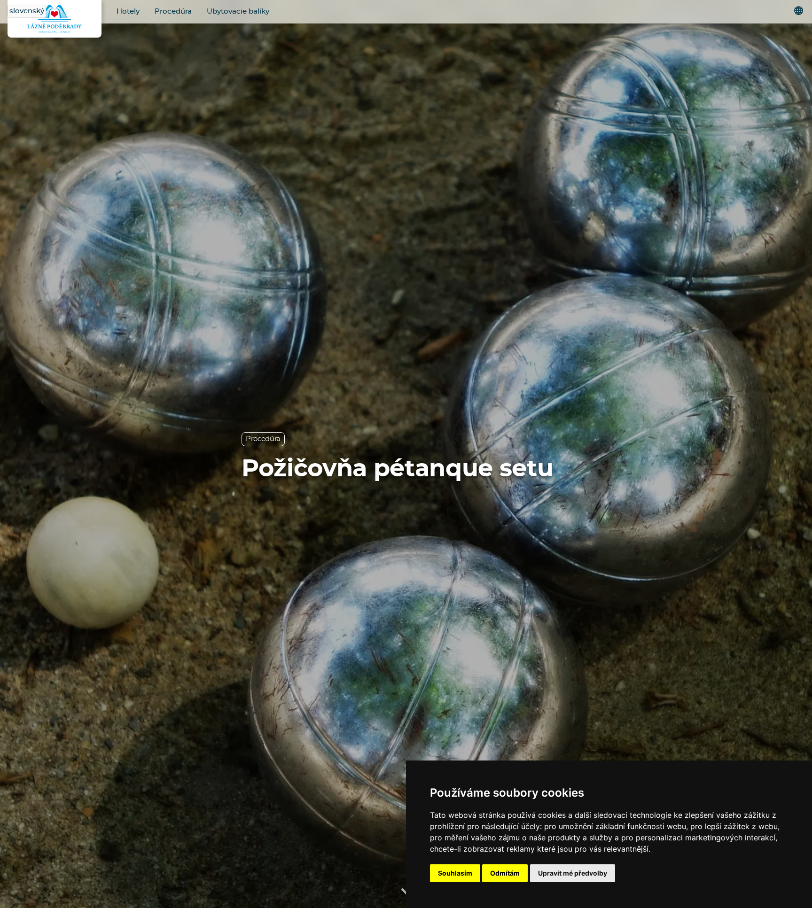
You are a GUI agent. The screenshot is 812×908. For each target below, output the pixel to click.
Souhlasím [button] (455, 873)
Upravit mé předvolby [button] (572, 873)
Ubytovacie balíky (238, 11)
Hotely (128, 11)
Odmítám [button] (505, 873)
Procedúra (173, 11)
